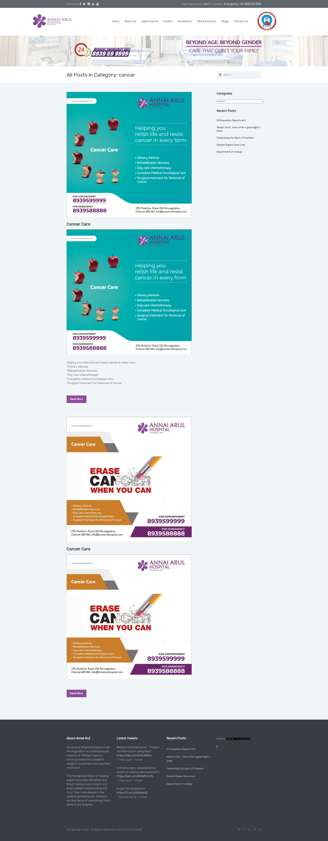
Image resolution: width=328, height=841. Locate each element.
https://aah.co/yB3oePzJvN (135, 776)
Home (115, 21)
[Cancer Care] (129, 154)
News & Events (206, 21)
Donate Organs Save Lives (231, 144)
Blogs (225, 21)
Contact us (241, 21)
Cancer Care (78, 224)
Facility (168, 21)
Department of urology (229, 151)
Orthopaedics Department (231, 120)
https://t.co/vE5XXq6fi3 (132, 792)
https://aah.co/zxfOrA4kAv (134, 755)
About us (130, 21)
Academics (185, 21)
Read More (76, 399)
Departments (149, 21)
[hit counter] (238, 738)
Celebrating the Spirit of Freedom (235, 137)
